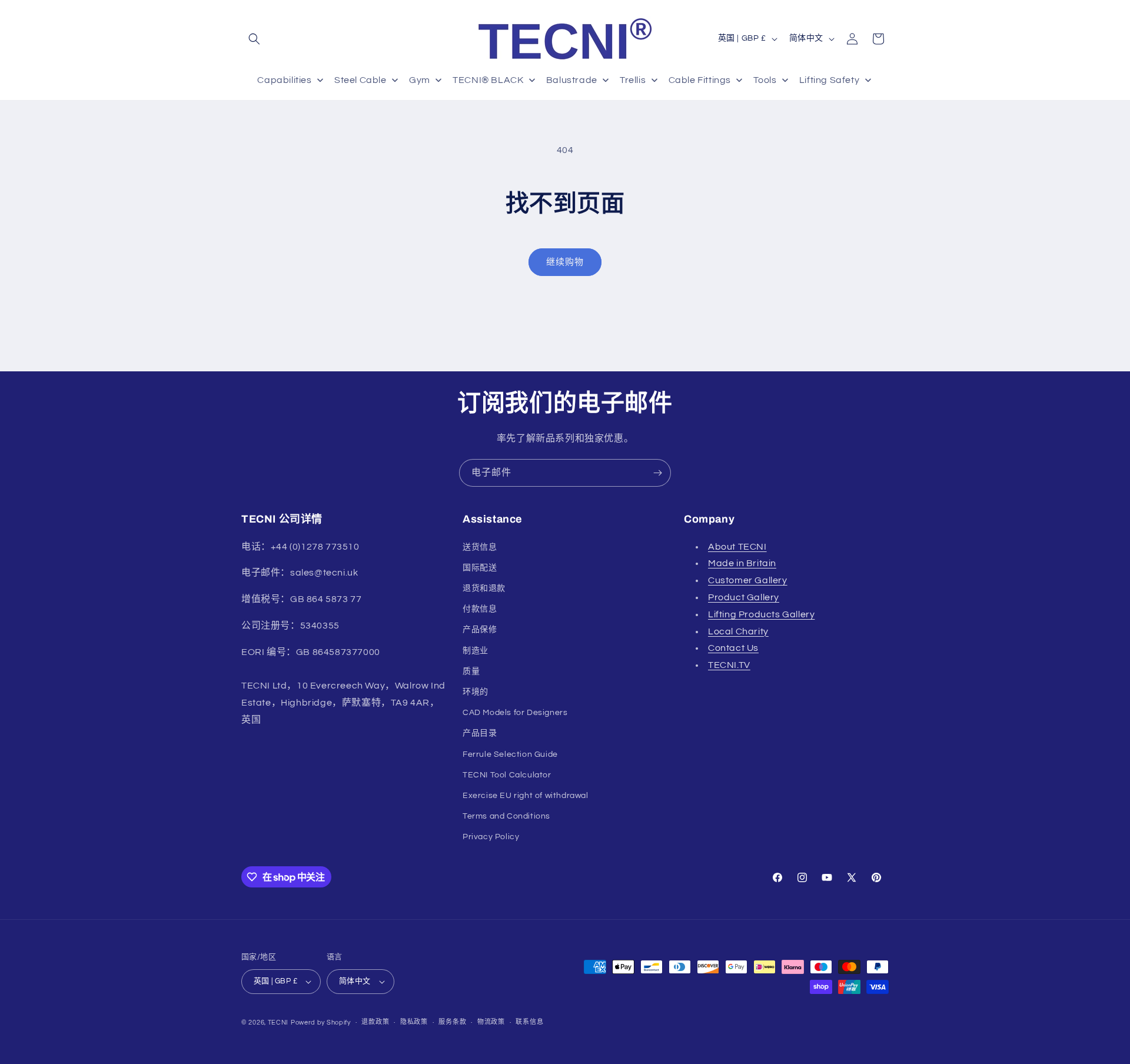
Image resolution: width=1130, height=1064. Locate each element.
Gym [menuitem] (419, 80)
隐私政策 (414, 1022)
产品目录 (480, 733)
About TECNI (737, 546)
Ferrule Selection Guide (510, 754)
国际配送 (480, 567)
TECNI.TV (729, 665)
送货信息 (480, 547)
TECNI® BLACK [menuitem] (488, 80)
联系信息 (529, 1022)
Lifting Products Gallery (761, 614)
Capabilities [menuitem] (284, 80)
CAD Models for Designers (515, 713)
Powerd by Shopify (321, 1022)
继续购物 (565, 262)
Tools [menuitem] (764, 80)
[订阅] (657, 473)
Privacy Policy (491, 837)
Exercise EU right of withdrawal (526, 796)
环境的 (475, 692)
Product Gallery (743, 597)
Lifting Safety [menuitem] (829, 80)
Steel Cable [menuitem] (360, 80)
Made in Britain (742, 563)
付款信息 (480, 609)
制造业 (475, 650)
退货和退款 (484, 588)
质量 (471, 671)
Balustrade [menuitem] (571, 80)
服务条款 (452, 1022)
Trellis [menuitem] (633, 80)
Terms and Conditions (506, 816)
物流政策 (491, 1022)
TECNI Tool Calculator (507, 774)
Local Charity (738, 631)
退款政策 (375, 1022)
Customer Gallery (747, 580)
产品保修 (480, 630)
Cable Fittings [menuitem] (700, 80)
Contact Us (733, 648)
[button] (254, 39)
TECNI (278, 1022)
